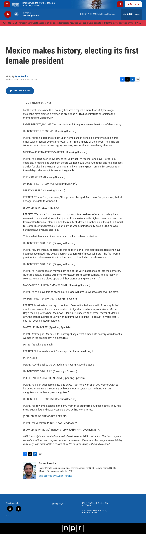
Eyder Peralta (21, 76)
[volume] (16, 14)
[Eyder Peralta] (29, 470)
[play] (8, 14)
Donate (134, 4)
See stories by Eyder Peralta (55, 475)
